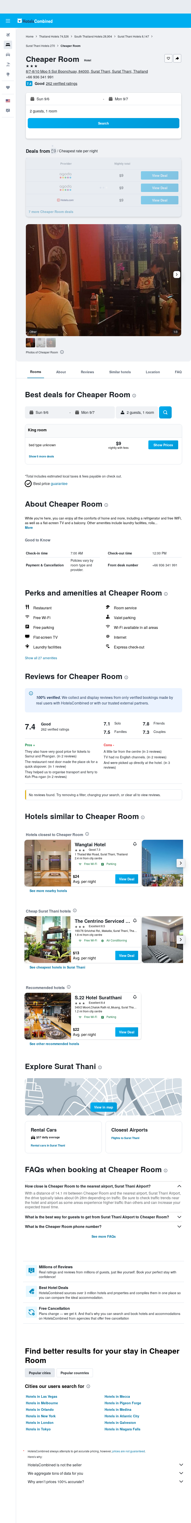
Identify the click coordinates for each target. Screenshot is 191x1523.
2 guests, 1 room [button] (43, 111)
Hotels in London (40, 1422)
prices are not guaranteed (128, 1451)
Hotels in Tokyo (38, 1429)
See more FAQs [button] (104, 1236)
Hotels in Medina (118, 1409)
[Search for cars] (8, 54)
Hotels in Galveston (120, 1422)
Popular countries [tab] (75, 1372)
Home (30, 36)
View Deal (126, 879)
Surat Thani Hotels (129, 36)
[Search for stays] (8, 44)
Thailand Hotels (49, 36)
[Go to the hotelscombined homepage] (35, 20)
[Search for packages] (8, 64)
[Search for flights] (8, 35)
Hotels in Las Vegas (41, 1396)
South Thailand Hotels (88, 36)
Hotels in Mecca (117, 1396)
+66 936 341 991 (40, 77)
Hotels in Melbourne (42, 1403)
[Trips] (8, 87)
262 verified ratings (61, 83)
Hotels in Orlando (40, 1409)
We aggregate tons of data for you (55, 1473)
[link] (48, 890)
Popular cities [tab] (40, 1372)
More (29, 527)
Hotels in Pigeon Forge (123, 1403)
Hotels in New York (41, 1416)
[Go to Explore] (8, 74)
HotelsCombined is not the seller (55, 1464)
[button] (8, 21)
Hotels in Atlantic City (122, 1416)
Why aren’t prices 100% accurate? (56, 1481)
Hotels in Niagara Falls (122, 1429)
